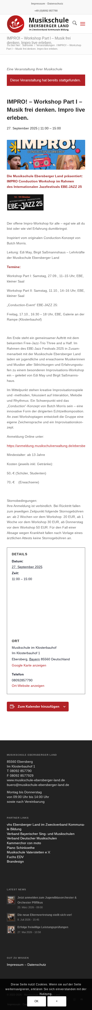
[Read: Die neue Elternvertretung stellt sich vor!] (11, 917)
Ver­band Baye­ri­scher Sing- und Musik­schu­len (41, 834)
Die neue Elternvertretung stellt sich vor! (44, 915)
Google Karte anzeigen (29, 665)
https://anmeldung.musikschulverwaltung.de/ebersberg (47, 446)
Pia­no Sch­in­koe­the (21, 848)
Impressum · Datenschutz (47, 3)
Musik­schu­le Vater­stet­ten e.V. (29, 852)
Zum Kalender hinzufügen (38, 706)
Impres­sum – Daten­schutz (26, 964)
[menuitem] (47, 3)
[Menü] (82, 24)
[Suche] (72, 23)
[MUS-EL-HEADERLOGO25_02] (38, 23)
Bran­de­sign (15, 861)
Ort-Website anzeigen (28, 686)
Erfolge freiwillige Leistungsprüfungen (42, 927)
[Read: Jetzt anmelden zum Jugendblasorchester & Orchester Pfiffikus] (11, 900)
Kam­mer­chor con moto (24, 843)
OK (36, 1001)
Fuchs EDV (15, 857)
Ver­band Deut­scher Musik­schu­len (32, 838)
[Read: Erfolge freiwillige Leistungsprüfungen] (11, 929)
